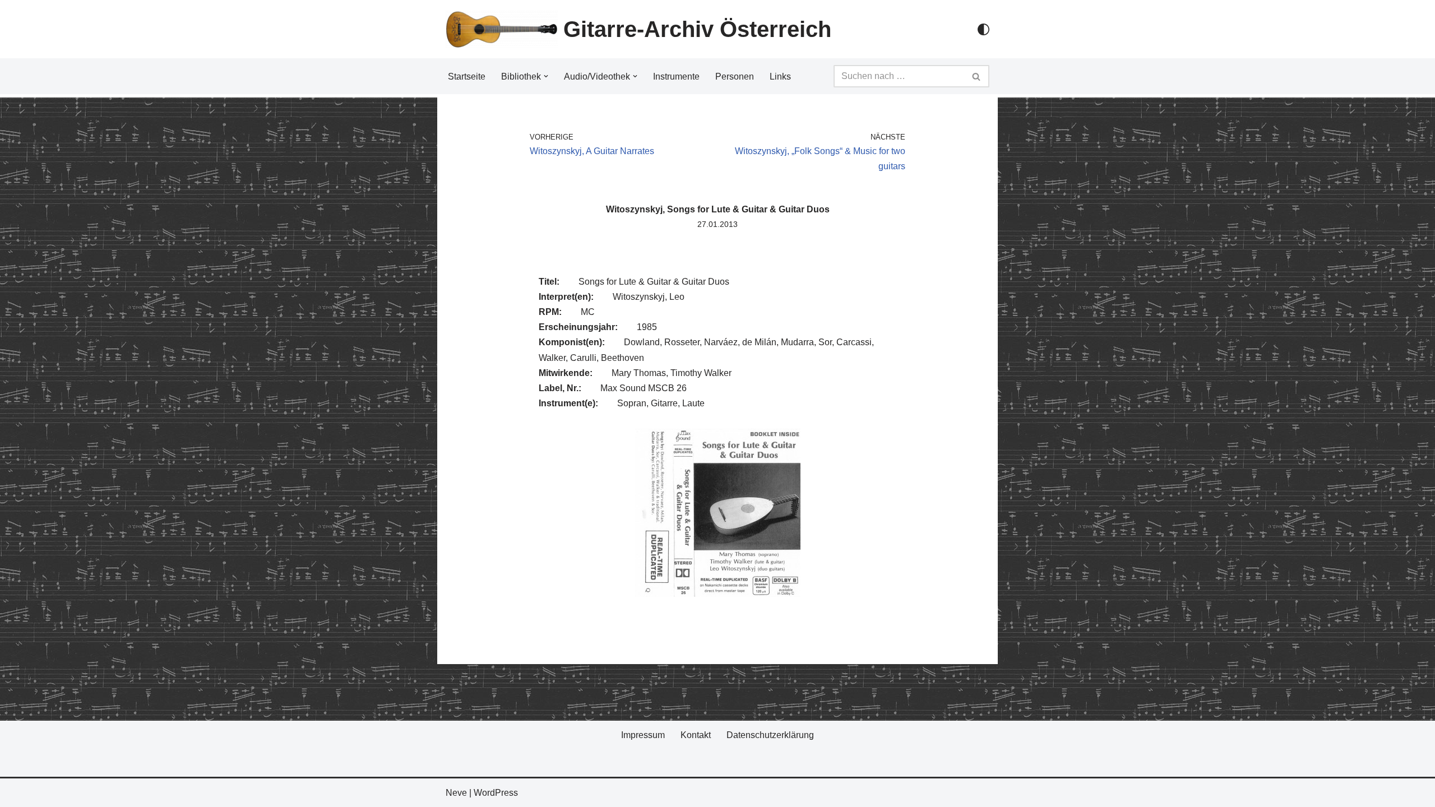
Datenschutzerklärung (770, 735)
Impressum (643, 735)
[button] (546, 76)
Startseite (466, 76)
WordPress (496, 792)
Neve (456, 792)
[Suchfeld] (976, 76)
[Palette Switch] (983, 29)
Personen (734, 76)
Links (780, 76)
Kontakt (696, 735)
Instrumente (676, 76)
